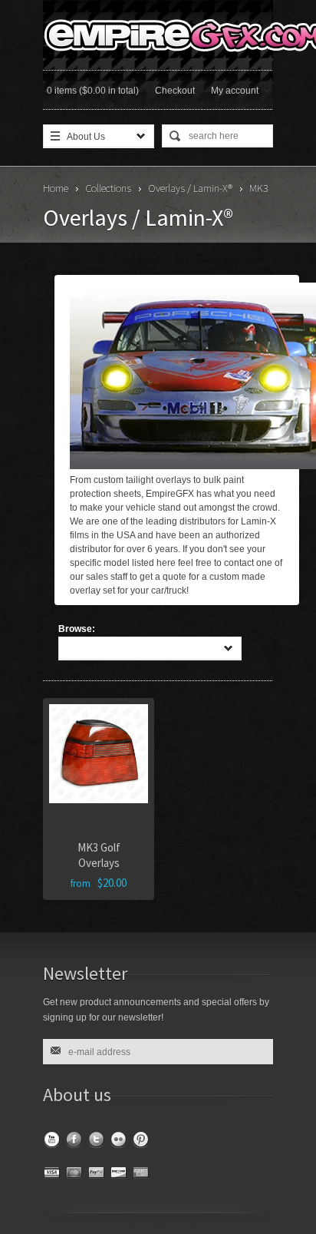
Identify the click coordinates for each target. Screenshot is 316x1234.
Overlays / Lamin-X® (190, 188)
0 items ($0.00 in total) (93, 90)
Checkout (175, 90)
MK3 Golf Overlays (98, 855)
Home (55, 188)
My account (234, 90)
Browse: (76, 629)
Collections (108, 188)
